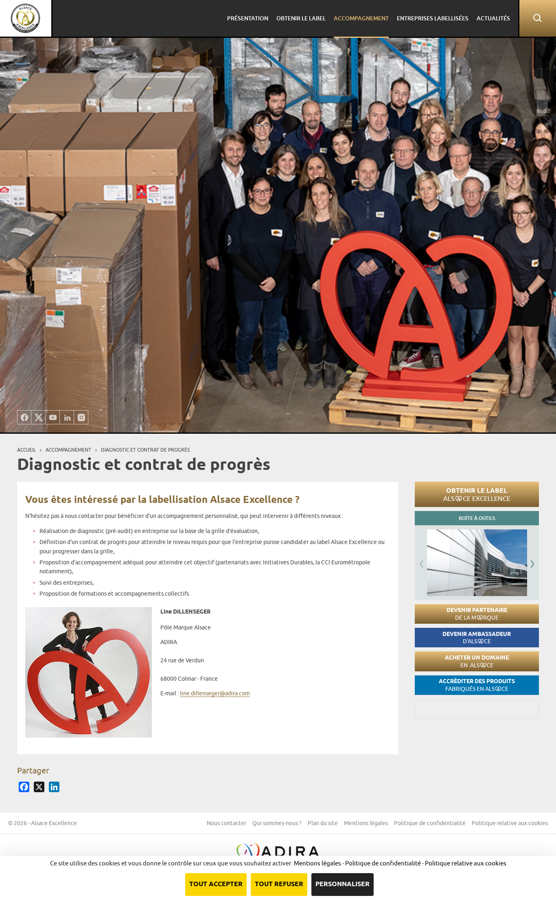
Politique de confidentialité (430, 823)
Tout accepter (216, 884)
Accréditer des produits (477, 685)
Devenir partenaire (477, 614)
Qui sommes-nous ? (277, 823)
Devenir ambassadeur (476, 638)
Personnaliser (342, 884)
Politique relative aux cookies (510, 823)
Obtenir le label (476, 494)
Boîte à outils (477, 518)
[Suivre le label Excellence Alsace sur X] (38, 417)
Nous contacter (226, 823)
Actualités (493, 18)
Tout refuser (279, 884)
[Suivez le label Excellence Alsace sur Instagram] (81, 417)
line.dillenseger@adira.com (215, 693)
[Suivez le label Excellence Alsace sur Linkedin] (67, 417)
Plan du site (323, 823)
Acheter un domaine (477, 661)
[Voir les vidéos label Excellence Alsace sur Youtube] (53, 417)
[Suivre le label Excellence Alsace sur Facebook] (24, 417)
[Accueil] (25, 18)
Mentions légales (366, 823)
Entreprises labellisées (432, 18)
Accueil (26, 450)
